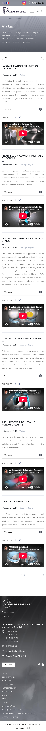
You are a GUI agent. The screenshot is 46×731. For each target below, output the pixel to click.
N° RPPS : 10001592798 (10, 717)
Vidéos (5, 699)
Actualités (6, 695)
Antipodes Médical (23, 728)
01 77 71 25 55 (11, 631)
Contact (5, 702)
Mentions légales (9, 706)
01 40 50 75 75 (12, 638)
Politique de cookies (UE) (13, 710)
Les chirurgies (8, 684)
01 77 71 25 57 (11, 634)
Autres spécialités (9, 688)
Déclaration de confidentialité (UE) (17, 713)
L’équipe (5, 673)
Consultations (8, 677)
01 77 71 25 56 (11, 646)
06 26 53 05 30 (12, 641)
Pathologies (7, 681)
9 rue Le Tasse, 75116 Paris (16, 656)
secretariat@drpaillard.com (16, 651)
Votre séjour (8, 691)
